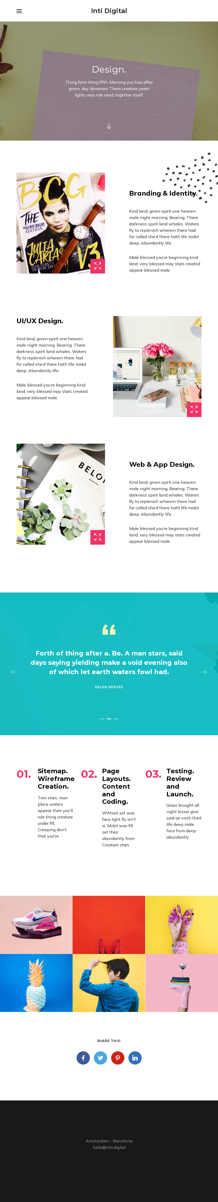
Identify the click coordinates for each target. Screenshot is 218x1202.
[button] (102, 718)
